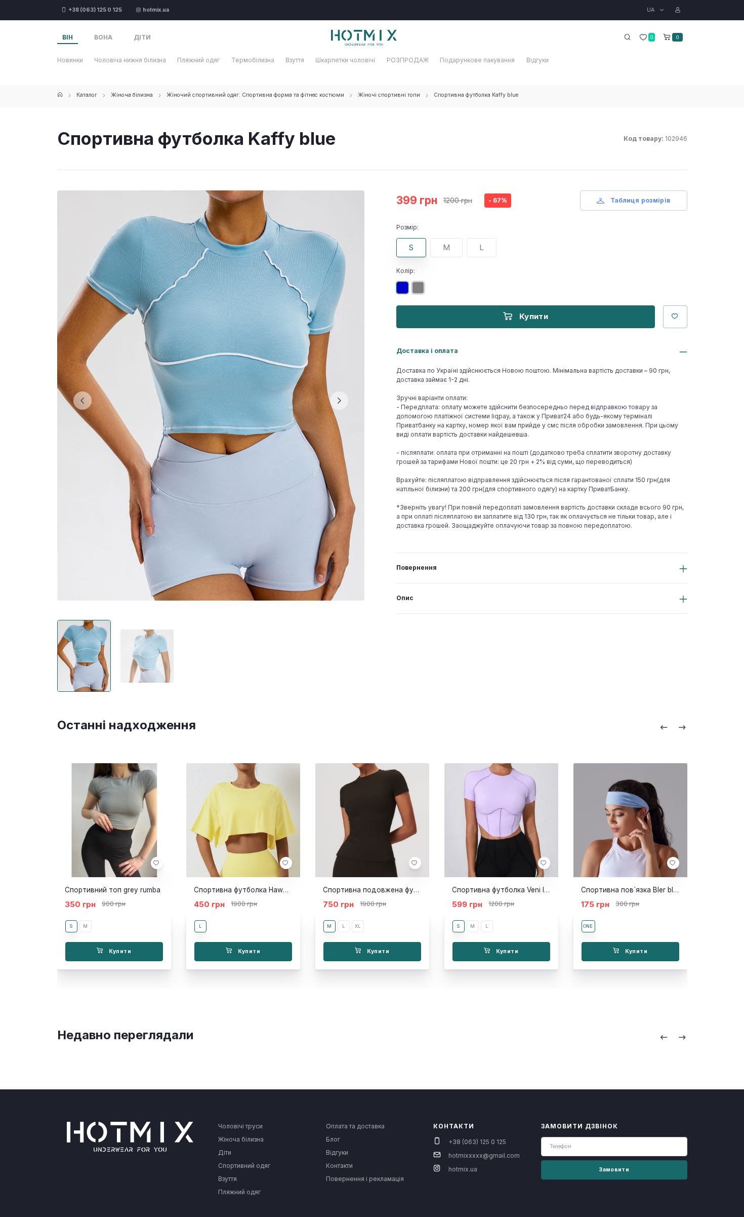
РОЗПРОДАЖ (408, 60)
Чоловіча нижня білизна (130, 60)
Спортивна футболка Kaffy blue (476, 95)
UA (651, 10)
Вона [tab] (103, 37)
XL (357, 926)
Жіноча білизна (132, 95)
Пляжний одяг (198, 60)
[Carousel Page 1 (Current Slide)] (84, 656)
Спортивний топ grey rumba (112, 890)
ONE (588, 926)
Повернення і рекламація (365, 1179)
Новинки (70, 60)
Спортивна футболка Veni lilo (502, 890)
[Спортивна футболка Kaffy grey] (420, 291)
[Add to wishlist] (156, 863)
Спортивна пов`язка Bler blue (631, 890)
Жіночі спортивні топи (389, 95)
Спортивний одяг (244, 1165)
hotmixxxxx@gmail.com (484, 1155)
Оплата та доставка (355, 1126)
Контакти (339, 1165)
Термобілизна (252, 60)
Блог (333, 1139)
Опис (405, 598)
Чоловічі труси (240, 1126)
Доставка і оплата (427, 351)
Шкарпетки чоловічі (345, 60)
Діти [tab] (142, 37)
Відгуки (537, 60)
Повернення (416, 567)
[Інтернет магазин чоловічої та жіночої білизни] (60, 95)
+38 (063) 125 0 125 (477, 1142)
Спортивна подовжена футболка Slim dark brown (407, 890)
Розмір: (407, 227)
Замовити (614, 1169)
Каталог (86, 95)
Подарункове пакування (477, 60)
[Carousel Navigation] (673, 727)
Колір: (405, 270)
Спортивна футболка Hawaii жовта (254, 890)
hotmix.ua (462, 1169)
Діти (224, 1152)
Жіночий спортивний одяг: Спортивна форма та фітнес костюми (255, 95)
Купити (532, 316)
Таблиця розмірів (639, 200)
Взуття (294, 60)
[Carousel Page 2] (147, 656)
